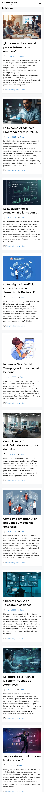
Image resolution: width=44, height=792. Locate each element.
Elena (22, 56)
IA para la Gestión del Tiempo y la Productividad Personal (21, 368)
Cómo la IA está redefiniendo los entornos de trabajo (20, 445)
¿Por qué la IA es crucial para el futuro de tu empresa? (19, 47)
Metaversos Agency (10, 2)
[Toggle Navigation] (39, 3)
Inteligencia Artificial (17, 90)
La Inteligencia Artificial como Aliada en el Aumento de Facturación (20, 288)
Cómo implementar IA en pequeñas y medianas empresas (20, 522)
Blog (8, 90)
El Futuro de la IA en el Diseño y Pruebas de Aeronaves (18, 680)
